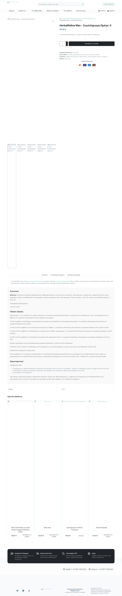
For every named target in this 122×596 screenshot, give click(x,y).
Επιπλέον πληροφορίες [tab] (73, 275)
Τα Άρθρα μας (37, 11)
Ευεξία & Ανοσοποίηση (75, 54)
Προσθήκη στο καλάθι (91, 43)
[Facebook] (17, 591)
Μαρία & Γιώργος (53, 11)
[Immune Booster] (101, 462)
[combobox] (59, 4)
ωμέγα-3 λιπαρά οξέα (62, 281)
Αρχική (11, 11)
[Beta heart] (47, 462)
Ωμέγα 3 (105, 56)
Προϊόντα (22, 11)
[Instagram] (23, 591)
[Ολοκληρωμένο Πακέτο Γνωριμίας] (74, 462)
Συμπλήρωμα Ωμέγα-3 (95, 56)
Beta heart (47, 527)
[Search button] (82, 4)
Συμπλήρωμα (83, 56)
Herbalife (68, 58)
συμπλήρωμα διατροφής (34, 281)
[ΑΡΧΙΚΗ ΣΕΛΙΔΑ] (60, 18)
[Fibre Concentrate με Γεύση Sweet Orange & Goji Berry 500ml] (20, 462)
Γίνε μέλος (67, 11)
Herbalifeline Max (72, 56)
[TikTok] (29, 591)
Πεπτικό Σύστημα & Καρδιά (91, 54)
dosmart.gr (94, 591)
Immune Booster (101, 527)
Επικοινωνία (80, 11)
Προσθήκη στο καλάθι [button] (26, 535)
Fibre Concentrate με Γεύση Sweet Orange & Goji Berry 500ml (20, 530)
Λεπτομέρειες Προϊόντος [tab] (57, 275)
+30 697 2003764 (108, 4)
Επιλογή (81, 535)
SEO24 (107, 593)
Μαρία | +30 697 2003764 (76, 569)
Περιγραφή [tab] (45, 275)
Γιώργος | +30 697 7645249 (102, 569)
